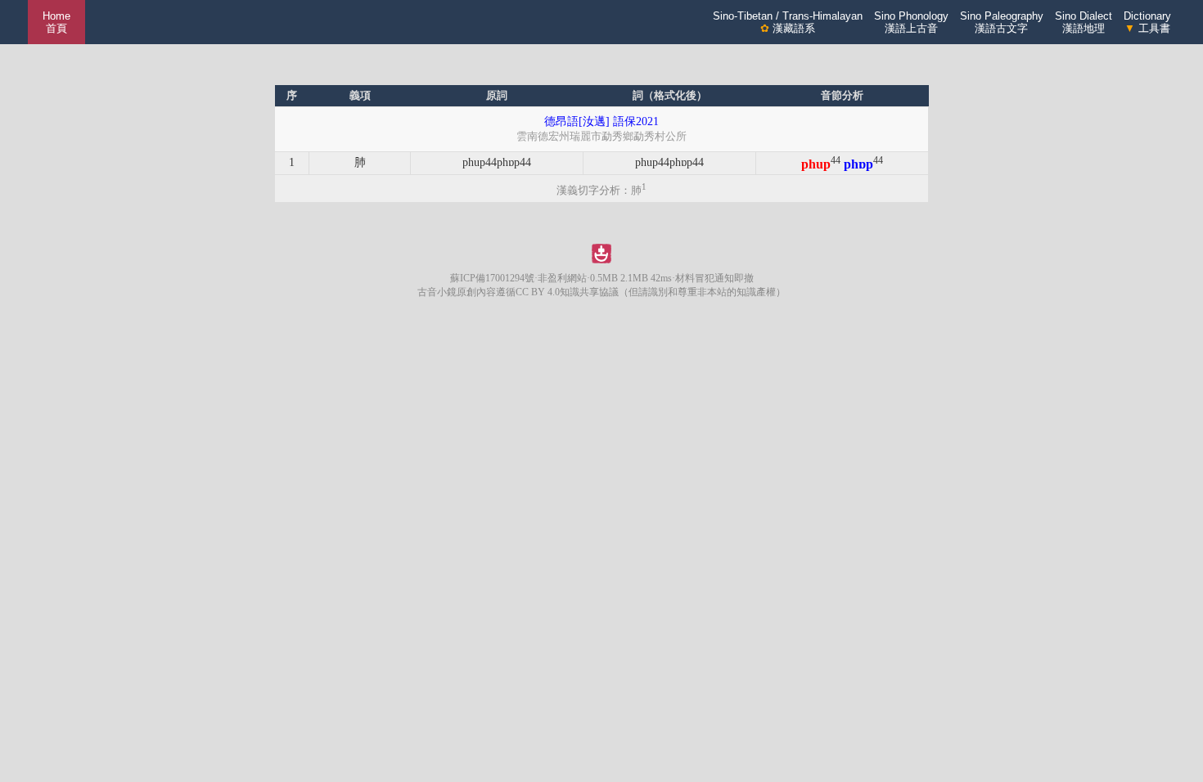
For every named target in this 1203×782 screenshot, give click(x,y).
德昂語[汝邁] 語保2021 (601, 121)
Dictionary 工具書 (1147, 22)
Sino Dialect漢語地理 (1083, 22)
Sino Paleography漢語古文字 (1001, 22)
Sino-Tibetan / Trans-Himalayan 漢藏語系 (788, 22)
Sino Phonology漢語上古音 (911, 22)
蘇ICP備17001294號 (492, 278)
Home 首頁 (56, 22)
